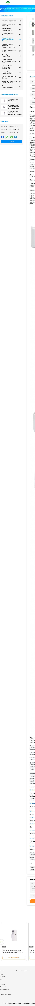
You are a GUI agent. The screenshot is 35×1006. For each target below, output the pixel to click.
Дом (1, 974)
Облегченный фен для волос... (11, 77)
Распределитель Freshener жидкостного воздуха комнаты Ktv (15, 113)
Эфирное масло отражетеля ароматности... (11, 67)
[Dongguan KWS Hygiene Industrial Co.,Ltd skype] (15, 136)
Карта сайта (3, 987)
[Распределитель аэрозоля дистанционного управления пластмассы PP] (4, 101)
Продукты (3, 976)
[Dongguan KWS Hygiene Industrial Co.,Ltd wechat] (11, 136)
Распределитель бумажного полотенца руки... (11, 61)
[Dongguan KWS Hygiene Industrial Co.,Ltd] (8, 3)
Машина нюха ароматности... (11, 29)
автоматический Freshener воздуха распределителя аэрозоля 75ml (13, 107)
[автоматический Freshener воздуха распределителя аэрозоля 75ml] (4, 107)
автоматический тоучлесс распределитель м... (11, 45)
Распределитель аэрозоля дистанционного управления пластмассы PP (13, 100)
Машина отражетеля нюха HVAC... (11, 24)
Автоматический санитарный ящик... (11, 86)
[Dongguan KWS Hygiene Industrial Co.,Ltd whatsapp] (6, 136)
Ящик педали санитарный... (11, 55)
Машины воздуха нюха (11, 21)
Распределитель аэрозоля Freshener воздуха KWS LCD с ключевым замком (13, 952)
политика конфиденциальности (6, 993)
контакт (11, 141)
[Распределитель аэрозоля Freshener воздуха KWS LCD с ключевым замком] (14, 935)
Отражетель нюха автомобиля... (11, 34)
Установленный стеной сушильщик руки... (11, 82)
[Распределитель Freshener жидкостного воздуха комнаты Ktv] (4, 113)
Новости (2, 984)
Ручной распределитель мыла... (11, 51)
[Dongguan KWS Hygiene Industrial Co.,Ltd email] (2, 136)
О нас (1, 982)
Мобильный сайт (5, 989)
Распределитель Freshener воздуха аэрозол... (11, 39)
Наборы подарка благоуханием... (11, 72)
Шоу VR (2, 979)
